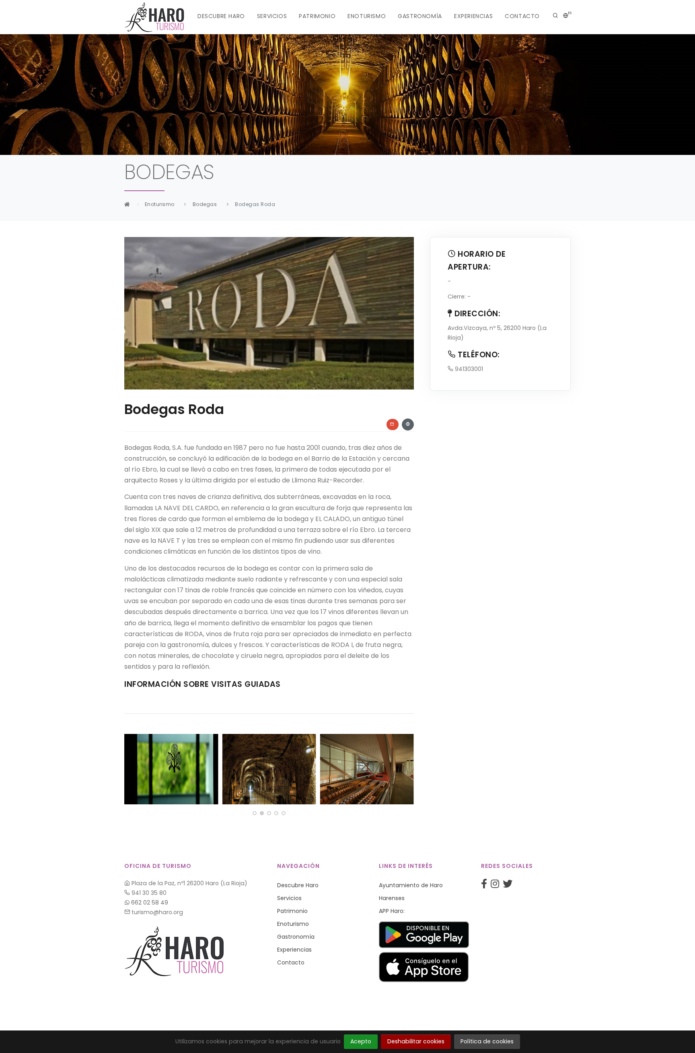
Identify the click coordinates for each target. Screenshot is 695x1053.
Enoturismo (367, 16)
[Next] (406, 768)
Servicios (272, 16)
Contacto (522, 16)
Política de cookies (487, 1041)
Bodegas (205, 204)
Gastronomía (420, 16)
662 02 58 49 (149, 902)
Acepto (360, 1041)
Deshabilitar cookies (415, 1041)
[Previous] (132, 768)
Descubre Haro (221, 16)
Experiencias (473, 16)
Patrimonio (317, 16)
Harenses (392, 898)
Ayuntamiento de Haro (411, 885)
